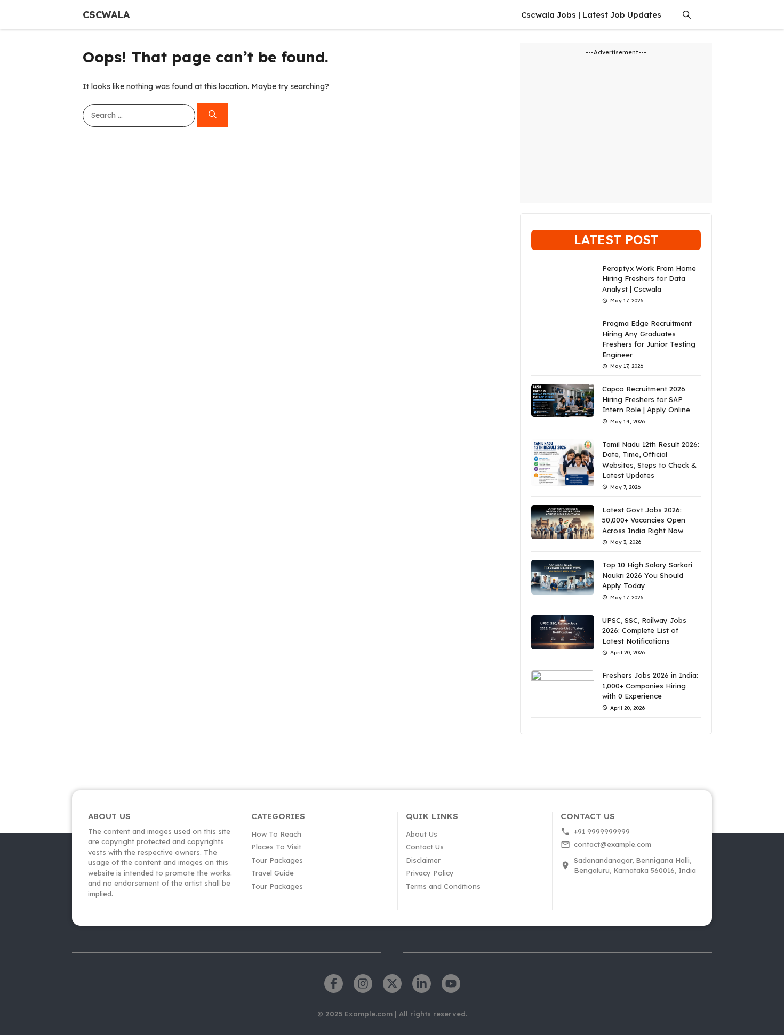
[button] (686, 14)
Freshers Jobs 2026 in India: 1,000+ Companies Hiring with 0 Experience (650, 685)
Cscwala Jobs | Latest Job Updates (591, 15)
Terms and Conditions (443, 886)
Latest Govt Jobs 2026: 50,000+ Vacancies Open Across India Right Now (643, 520)
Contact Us (425, 847)
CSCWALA (106, 15)
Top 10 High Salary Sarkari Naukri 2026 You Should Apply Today (647, 575)
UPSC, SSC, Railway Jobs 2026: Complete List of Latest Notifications (644, 630)
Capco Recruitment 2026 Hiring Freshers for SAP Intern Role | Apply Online (646, 399)
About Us (421, 834)
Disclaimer (423, 860)
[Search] (212, 115)
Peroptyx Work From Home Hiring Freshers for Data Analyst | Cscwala (649, 278)
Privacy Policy (430, 873)
